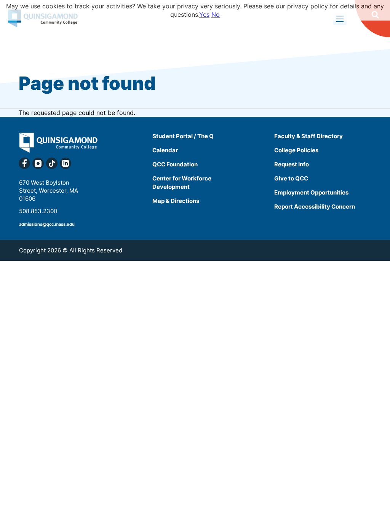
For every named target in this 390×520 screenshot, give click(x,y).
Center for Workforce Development (181, 182)
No (215, 14)
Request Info (291, 164)
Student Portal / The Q (183, 136)
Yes (204, 14)
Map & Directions (175, 200)
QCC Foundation (175, 164)
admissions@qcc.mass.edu (47, 224)
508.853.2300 (38, 211)
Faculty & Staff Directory (308, 136)
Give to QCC (291, 178)
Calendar (165, 150)
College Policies (296, 150)
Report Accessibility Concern (314, 206)
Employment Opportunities (311, 192)
